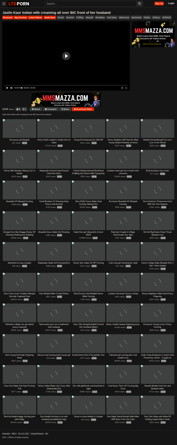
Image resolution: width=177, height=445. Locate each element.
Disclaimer (6, 433)
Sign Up (159, 3)
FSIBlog (79, 17)
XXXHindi (166, 17)
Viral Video (112, 17)
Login (171, 3)
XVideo (147, 17)
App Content (21, 17)
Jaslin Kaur (49, 17)
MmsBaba (100, 17)
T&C (46, 433)
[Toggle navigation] (5, 3)
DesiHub (70, 17)
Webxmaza (124, 17)
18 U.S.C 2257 (23, 433)
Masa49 (89, 17)
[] (139, 3)
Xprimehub (136, 17)
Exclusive (7, 17)
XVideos (156, 17)
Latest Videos (35, 17)
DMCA (14, 433)
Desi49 (61, 17)
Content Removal (37, 433)
